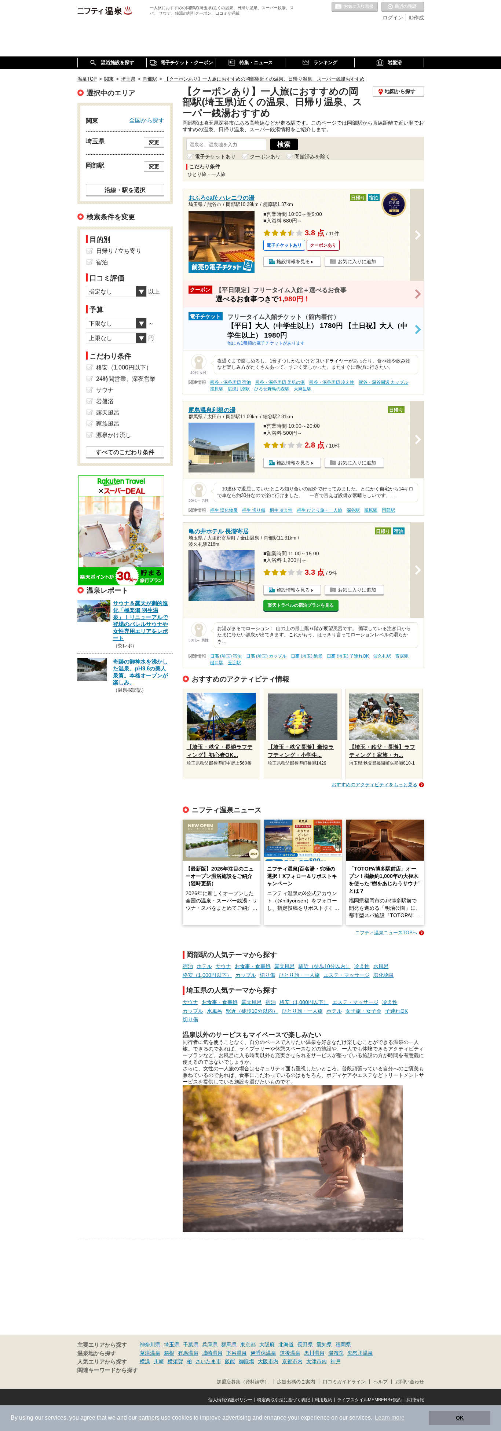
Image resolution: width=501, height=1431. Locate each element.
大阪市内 (268, 1361)
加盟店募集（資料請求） (243, 1381)
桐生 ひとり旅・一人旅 (319, 510)
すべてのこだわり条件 (125, 452)
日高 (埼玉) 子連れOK (348, 656)
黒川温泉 (314, 1353)
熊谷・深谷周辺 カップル (383, 382)
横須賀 (175, 1361)
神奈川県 (150, 1344)
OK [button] (460, 1418)
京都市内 (292, 1361)
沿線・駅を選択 (125, 190)
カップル (245, 975)
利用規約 (323, 1399)
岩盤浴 (105, 401)
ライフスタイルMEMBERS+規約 (369, 1399)
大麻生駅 (302, 388)
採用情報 (415, 1399)
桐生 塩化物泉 (224, 510)
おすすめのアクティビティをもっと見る (374, 784)
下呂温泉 (236, 1353)
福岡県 (343, 1344)
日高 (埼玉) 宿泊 (226, 656)
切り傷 (267, 975)
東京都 (248, 1344)
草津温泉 (150, 1353)
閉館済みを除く (312, 156)
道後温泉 (290, 1353)
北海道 (286, 1344)
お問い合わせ (409, 1381)
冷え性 (362, 966)
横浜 (145, 1361)
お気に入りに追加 (357, 261)
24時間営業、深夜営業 (126, 379)
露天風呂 (284, 966)
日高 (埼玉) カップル (266, 656)
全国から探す (146, 120)
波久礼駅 (382, 656)
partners (149, 1418)
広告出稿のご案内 (296, 1381)
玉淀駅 (234, 662)
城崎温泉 (212, 1353)
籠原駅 (216, 388)
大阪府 (267, 1344)
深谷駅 (353, 510)
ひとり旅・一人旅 (299, 975)
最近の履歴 (402, 7)
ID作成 (416, 18)
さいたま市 (208, 1361)
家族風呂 (108, 423)
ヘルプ (380, 1381)
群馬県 (229, 1344)
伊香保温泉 (263, 1353)
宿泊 (188, 966)
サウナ (223, 966)
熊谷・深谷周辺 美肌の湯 (280, 382)
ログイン (393, 18)
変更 (154, 142)
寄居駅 (402, 656)
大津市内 (316, 1361)
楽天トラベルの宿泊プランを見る (301, 605)
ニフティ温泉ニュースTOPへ (386, 932)
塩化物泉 (383, 975)
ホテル (204, 966)
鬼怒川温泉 (360, 1353)
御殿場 (246, 1361)
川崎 (159, 1361)
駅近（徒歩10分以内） (325, 966)
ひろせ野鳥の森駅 (271, 388)
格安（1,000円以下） (207, 975)
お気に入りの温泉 (355, 7)
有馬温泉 (188, 1353)
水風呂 (381, 966)
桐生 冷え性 (281, 510)
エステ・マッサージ (346, 975)
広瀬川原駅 (239, 388)
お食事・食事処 (253, 966)
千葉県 (190, 1344)
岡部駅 (388, 510)
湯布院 (336, 1353)
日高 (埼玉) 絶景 (306, 656)
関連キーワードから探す (107, 1370)
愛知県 (324, 1344)
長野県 (305, 1344)
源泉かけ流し (113, 435)
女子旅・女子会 (363, 1011)
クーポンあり (265, 156)
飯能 (230, 1361)
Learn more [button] (390, 1418)
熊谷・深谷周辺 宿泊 (230, 382)
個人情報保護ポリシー (230, 1399)
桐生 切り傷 (253, 510)
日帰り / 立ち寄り (119, 251)
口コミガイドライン (344, 1381)
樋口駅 (216, 662)
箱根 (169, 1353)
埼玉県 (171, 1344)
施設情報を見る (293, 261)
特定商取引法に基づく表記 (283, 1399)
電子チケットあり (215, 156)
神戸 (335, 1361)
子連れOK (396, 1011)
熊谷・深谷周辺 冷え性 (331, 382)
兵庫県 (209, 1344)
